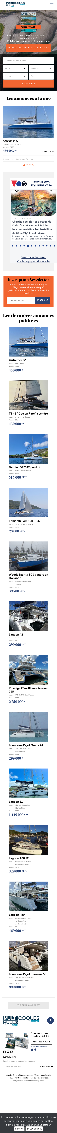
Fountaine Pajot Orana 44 (26, 745)
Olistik (42, 1080)
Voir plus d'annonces (28, 1005)
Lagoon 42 (16, 634)
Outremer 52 (10, 140)
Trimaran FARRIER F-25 (24, 520)
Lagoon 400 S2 (19, 858)
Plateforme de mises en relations (25, 1080)
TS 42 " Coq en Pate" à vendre (28, 413)
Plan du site (35, 1078)
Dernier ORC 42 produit (24, 467)
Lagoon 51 (16, 801)
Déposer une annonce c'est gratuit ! (28, 48)
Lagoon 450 (17, 914)
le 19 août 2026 (48, 151)
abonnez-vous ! (41, 1042)
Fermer (19, 1128)
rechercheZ (28, 84)
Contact (44, 1078)
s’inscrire (42, 300)
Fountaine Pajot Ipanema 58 (27, 974)
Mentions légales (21, 1078)
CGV (11, 1078)
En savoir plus (34, 1128)
